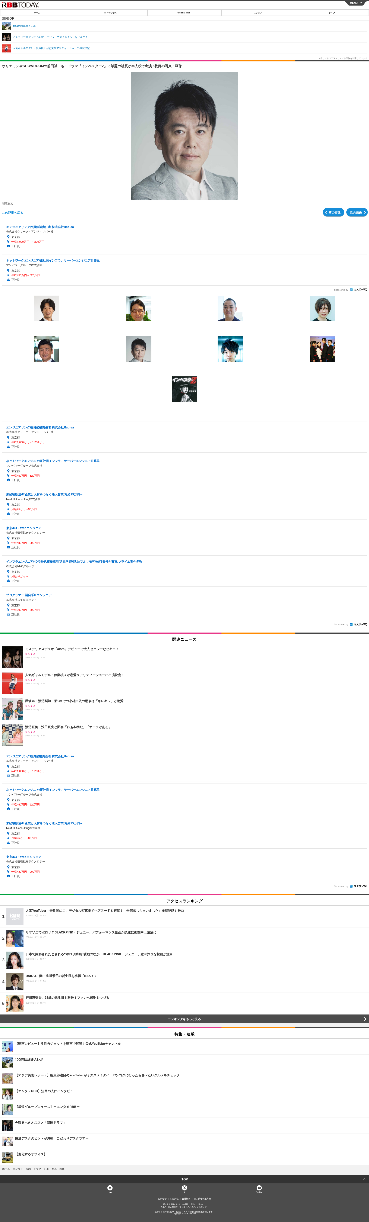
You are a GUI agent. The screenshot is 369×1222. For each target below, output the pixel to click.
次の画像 (356, 212)
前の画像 (335, 212)
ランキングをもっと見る (184, 1019)
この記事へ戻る (12, 212)
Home (110, 1192)
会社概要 (186, 1198)
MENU (354, 3)
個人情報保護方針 (202, 1198)
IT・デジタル (110, 13)
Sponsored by (341, 289)
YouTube (259, 1192)
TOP (185, 1179)
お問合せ (162, 1198)
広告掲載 (174, 1198)
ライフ (332, 13)
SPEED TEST (184, 13)
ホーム (37, 13)
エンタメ (258, 13)
